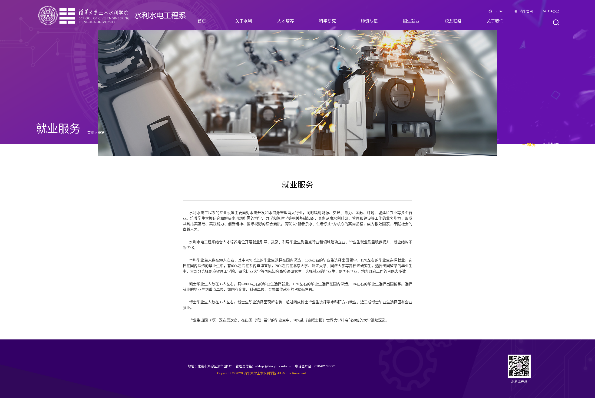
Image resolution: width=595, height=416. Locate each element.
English (499, 11)
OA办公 (553, 11)
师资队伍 (369, 21)
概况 (101, 132)
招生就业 (411, 21)
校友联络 (453, 21)
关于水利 (243, 21)
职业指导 (550, 144)
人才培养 (285, 21)
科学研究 (327, 21)
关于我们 (495, 21)
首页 (202, 21)
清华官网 (526, 11)
